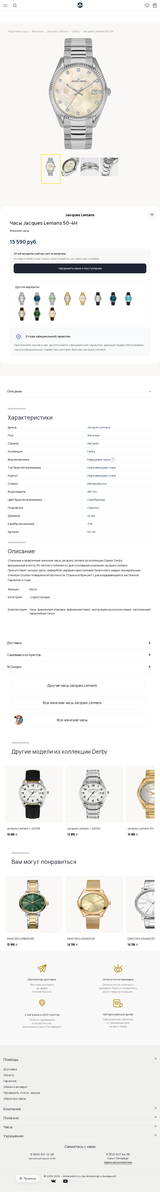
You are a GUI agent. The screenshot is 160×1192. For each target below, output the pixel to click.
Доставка (10, 1069)
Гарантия (10, 1081)
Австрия (93, 443)
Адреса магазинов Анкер (118, 1162)
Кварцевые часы (98, 459)
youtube (67, 1180)
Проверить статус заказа (22, 1093)
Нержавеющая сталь (101, 475)
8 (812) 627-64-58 (118, 1154)
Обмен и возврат (16, 1087)
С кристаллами (40, 597)
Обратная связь (15, 1098)
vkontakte (56, 1180)
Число (33, 589)
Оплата (9, 1075)
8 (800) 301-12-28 (42, 1154)
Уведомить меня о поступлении (80, 268)
